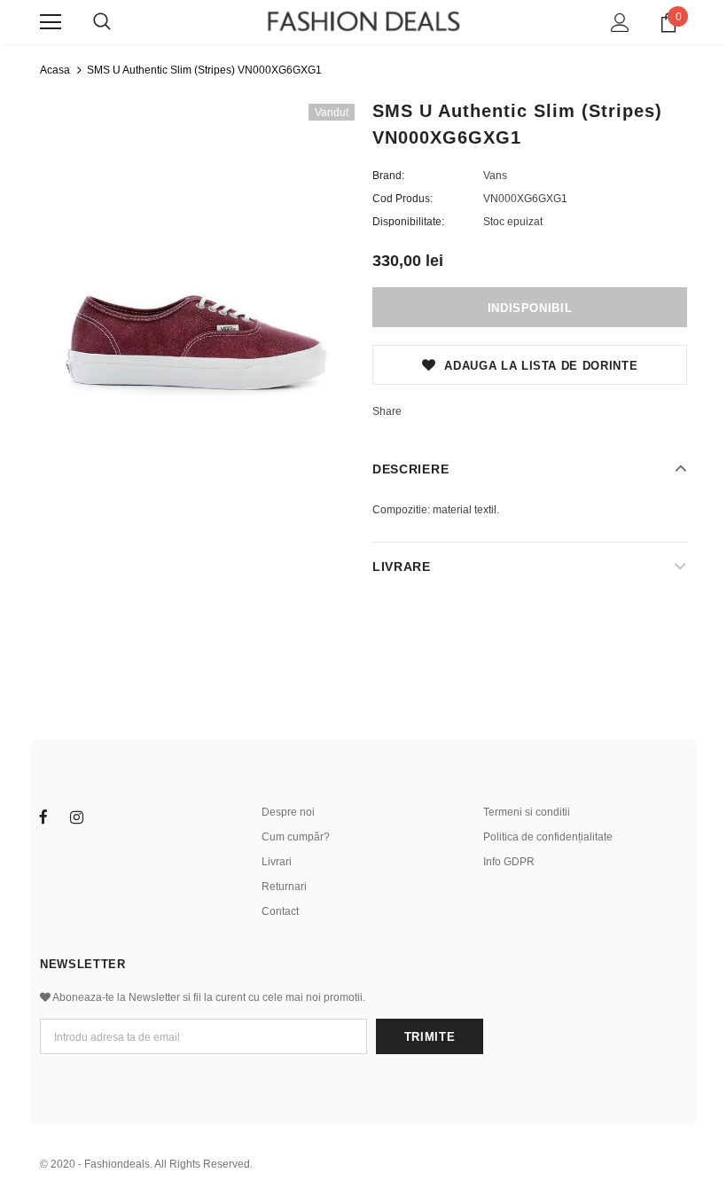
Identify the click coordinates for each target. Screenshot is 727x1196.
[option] (197, 261)
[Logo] (363, 21)
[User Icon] (620, 22)
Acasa (55, 70)
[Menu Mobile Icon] (50, 22)
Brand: (388, 175)
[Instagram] (76, 817)
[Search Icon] (102, 22)
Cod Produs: (402, 198)
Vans (495, 175)
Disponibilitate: (408, 221)
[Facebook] (43, 817)
